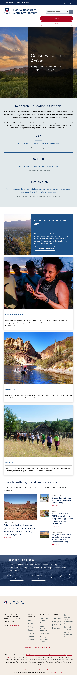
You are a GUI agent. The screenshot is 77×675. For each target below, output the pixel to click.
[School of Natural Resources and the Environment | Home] (20, 11)
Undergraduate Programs (45, 248)
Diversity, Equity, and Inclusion (44, 639)
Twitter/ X (57, 625)
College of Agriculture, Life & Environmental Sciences (69, 619)
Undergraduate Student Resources (45, 621)
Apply (57, 18)
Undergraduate (33, 627)
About (30, 620)
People (30, 624)
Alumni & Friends (31, 641)
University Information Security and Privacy (38, 670)
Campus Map (44, 634)
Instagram (57, 622)
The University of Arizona (54, 672)
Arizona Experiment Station (68, 634)
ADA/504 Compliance (33, 648)
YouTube (57, 628)
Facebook (57, 619)
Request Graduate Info (38, 577)
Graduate (31, 630)
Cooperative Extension (68, 628)
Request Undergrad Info (16, 577)
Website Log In (47, 648)
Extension (31, 636)
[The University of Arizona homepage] (16, 2)
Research (31, 633)
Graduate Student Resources (43, 628)
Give (56, 24)
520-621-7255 (14, 625)
